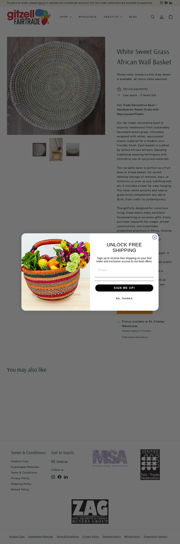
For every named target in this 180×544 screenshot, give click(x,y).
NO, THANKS (124, 298)
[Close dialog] (155, 237)
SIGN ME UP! (124, 287)
